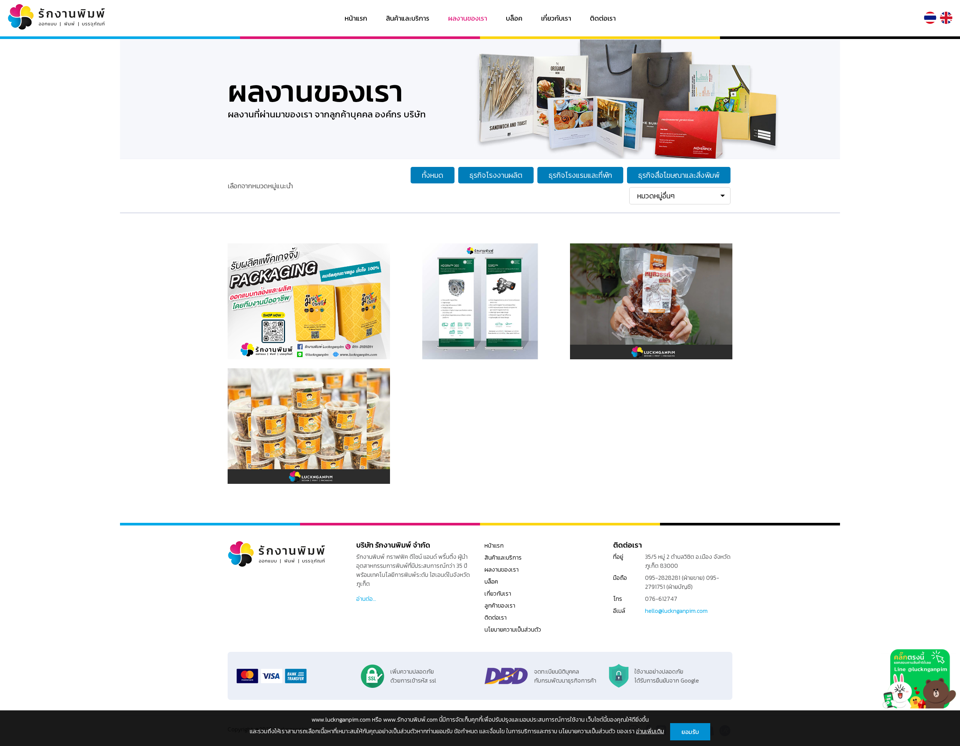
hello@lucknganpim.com (676, 610)
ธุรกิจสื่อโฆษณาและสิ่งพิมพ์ (678, 175)
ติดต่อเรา (603, 18)
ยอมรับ (690, 731)
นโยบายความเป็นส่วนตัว (512, 629)
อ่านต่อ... (366, 598)
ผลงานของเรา (467, 18)
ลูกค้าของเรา (499, 605)
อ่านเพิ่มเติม (650, 730)
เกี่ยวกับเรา (556, 18)
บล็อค (514, 18)
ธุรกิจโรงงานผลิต (496, 175)
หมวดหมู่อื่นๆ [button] (656, 195)
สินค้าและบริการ (407, 18)
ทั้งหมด (432, 175)
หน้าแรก (356, 18)
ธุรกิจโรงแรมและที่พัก (580, 175)
